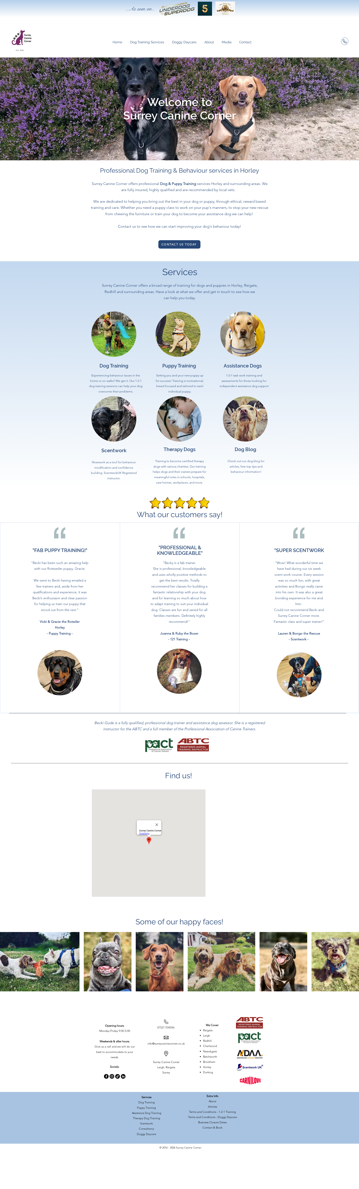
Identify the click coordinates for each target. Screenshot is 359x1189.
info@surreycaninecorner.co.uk (166, 1043)
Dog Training (146, 1102)
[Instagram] (112, 1076)
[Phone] (344, 41)
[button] (147, 42)
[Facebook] (106, 1076)
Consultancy (146, 1128)
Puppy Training (146, 1107)
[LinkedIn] (123, 1076)
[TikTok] (117, 1076)
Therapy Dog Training (146, 1118)
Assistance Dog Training (146, 1113)
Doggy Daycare (146, 1134)
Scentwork (146, 1123)
